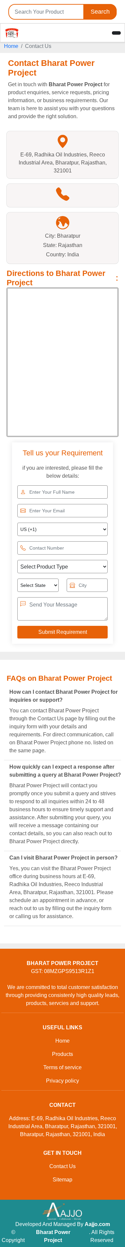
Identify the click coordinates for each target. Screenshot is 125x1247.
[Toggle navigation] (116, 33)
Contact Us (62, 1166)
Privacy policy (62, 1081)
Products (62, 1054)
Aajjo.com (97, 1224)
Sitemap (62, 1179)
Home (11, 46)
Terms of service (62, 1067)
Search (100, 11)
